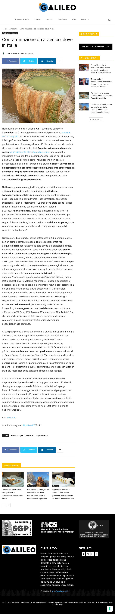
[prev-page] (4, 505)
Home (4, 29)
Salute (14, 33)
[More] (60, 61)
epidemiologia (17, 435)
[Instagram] (88, 554)
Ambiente (13, 29)
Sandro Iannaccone (15, 53)
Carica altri (94, 119)
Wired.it (11, 417)
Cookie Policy (57, 605)
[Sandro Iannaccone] (4, 53)
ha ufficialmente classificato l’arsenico (29, 152)
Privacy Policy (107, 603)
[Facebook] (83, 554)
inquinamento (42, 435)
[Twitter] (96, 554)
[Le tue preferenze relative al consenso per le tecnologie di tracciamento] (110, 609)
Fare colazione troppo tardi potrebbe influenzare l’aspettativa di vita (101, 95)
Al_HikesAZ (29, 425)
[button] (109, 19)
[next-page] (9, 505)
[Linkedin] (92, 554)
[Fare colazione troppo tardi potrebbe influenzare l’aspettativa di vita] (13, 479)
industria (29, 435)
